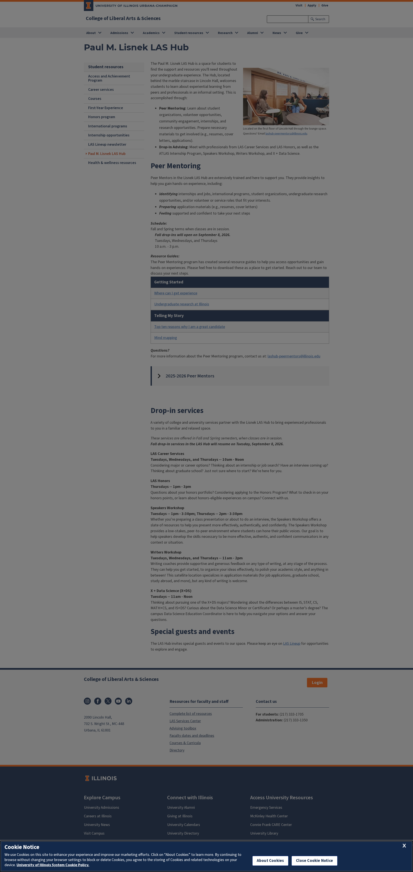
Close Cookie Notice (314, 861)
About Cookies (270, 861)
